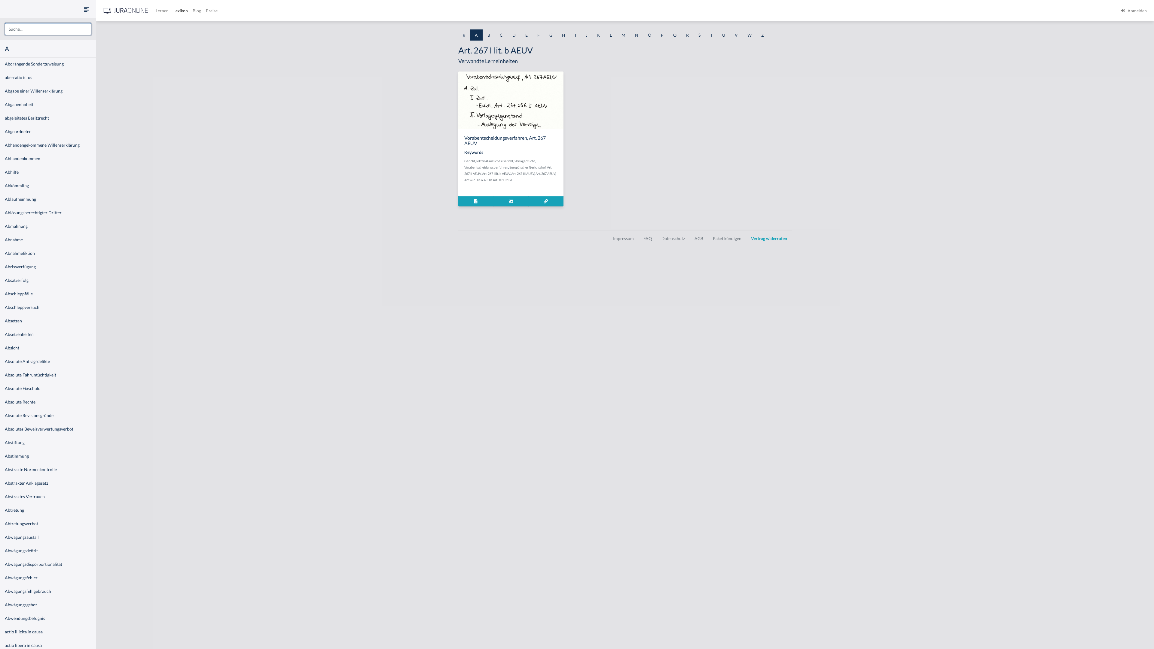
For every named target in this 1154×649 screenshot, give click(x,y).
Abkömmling (17, 185)
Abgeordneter (18, 131)
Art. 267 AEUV (545, 173)
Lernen (162, 10)
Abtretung (14, 510)
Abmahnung (16, 226)
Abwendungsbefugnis (25, 618)
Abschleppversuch (22, 307)
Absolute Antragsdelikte (27, 361)
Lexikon (180, 10)
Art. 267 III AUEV (522, 173)
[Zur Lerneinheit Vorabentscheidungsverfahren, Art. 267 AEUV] (545, 201)
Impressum (623, 238)
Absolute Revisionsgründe (29, 415)
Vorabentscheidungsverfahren (486, 167)
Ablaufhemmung (20, 199)
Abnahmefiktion (20, 253)
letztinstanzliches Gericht (494, 161)
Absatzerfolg (17, 280)
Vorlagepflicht (524, 161)
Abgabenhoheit (19, 104)
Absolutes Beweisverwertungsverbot (39, 428)
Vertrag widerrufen (769, 238)
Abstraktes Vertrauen (25, 496)
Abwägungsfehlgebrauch (28, 591)
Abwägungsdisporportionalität (33, 564)
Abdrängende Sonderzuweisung (34, 63)
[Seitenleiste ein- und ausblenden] (86, 9)
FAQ (647, 238)
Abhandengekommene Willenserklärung (42, 145)
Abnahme (14, 239)
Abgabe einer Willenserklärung (34, 90)
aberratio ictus (18, 77)
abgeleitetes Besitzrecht (27, 117)
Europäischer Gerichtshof (527, 167)
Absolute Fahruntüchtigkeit (30, 374)
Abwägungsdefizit (21, 550)
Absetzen (13, 320)
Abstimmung (17, 456)
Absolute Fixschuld (23, 388)
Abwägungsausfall (22, 537)
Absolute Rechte (20, 401)
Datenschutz (673, 238)
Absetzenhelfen (19, 334)
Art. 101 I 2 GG (503, 180)
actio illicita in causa (24, 631)
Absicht (12, 347)
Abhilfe (12, 172)
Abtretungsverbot (21, 523)
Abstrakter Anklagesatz (26, 483)
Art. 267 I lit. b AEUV (496, 173)
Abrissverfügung (20, 266)
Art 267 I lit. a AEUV (478, 180)
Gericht (469, 161)
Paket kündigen (727, 238)
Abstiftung (15, 442)
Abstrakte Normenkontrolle (31, 469)
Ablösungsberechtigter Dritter (33, 212)
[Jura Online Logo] (125, 10)
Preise (212, 10)
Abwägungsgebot (21, 604)
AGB (699, 238)
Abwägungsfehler (21, 577)
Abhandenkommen (22, 158)
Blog (197, 10)
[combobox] (48, 29)
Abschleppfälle (19, 293)
